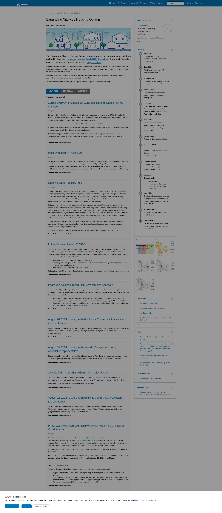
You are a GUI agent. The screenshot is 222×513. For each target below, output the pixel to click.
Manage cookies (41, 506)
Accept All (26, 506)
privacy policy (139, 500)
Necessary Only (12, 506)
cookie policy (152, 500)
